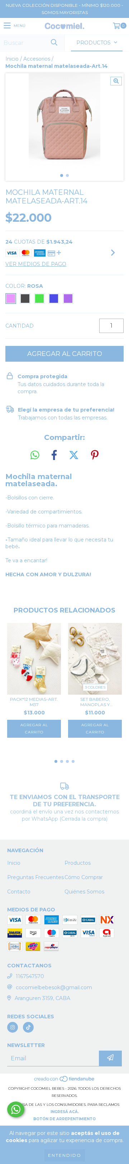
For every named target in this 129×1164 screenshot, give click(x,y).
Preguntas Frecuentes (35, 877)
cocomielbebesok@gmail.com (54, 987)
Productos (77, 863)
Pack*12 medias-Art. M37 (34, 701)
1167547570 (30, 976)
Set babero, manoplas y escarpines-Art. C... (95, 701)
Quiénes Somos (84, 891)
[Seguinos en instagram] (12, 1027)
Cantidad (19, 326)
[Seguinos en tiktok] (28, 1027)
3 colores (95, 687)
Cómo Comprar (83, 877)
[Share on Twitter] (74, 455)
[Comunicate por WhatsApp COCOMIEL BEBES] (15, 1109)
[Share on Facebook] (54, 455)
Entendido (64, 1155)
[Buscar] (54, 43)
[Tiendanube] (64, 1081)
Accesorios (36, 59)
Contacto (18, 891)
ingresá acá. (65, 1111)
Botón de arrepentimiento (64, 1119)
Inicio (12, 59)
